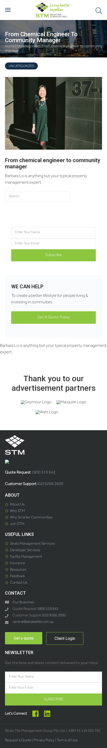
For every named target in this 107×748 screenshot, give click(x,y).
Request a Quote (18, 741)
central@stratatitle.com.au (33, 622)
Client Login (64, 638)
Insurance (17, 563)
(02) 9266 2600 (50, 484)
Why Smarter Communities (31, 518)
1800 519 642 (43, 473)
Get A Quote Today (53, 318)
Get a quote (24, 638)
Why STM (17, 511)
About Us (17, 505)
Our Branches (23, 603)
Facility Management (26, 557)
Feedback (17, 576)
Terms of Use (67, 741)
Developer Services (25, 550)
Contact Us (18, 583)
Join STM (17, 524)
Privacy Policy (44, 741)
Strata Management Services (32, 544)
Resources (18, 570)
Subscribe (53, 255)
